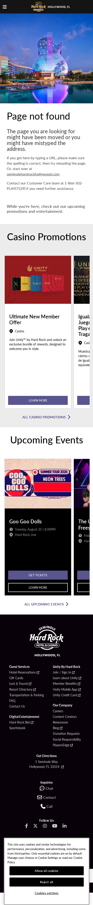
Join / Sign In (62, 672)
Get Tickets (38, 575)
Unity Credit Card (65, 695)
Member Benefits (65, 684)
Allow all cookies (46, 871)
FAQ (12, 701)
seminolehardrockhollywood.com (33, 174)
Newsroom (60, 722)
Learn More (38, 400)
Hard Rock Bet (19, 722)
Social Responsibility (67, 739)
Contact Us (17, 706)
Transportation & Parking (26, 695)
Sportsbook (17, 728)
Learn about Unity (65, 678)
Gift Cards (16, 678)
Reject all (46, 882)
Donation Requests (66, 734)
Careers (58, 711)
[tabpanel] (37, 333)
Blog (56, 728)
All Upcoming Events (44, 604)
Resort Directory (20, 689)
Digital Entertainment (24, 717)
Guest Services (19, 667)
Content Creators (65, 717)
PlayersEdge (61, 745)
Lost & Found (18, 684)
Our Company (62, 705)
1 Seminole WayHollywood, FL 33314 (44, 764)
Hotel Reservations (22, 672)
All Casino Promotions (44, 417)
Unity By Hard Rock (66, 667)
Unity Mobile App (65, 689)
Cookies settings (47, 893)
